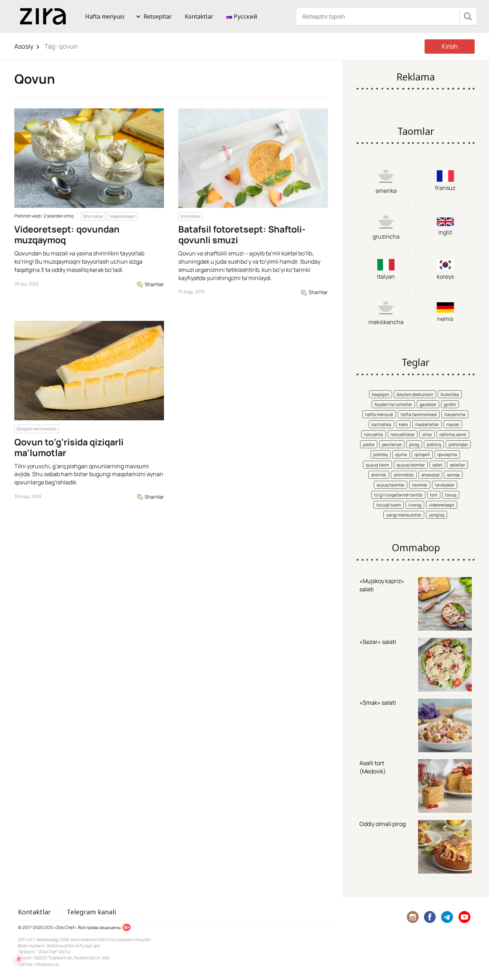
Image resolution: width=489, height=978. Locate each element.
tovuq (450, 495)
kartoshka (381, 424)
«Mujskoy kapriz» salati (381, 585)
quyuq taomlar (411, 465)
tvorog (414, 505)
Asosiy (24, 46)
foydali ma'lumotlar (393, 404)
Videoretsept (122, 216)
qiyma (401, 454)
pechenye (392, 444)
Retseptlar (158, 16)
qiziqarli (422, 454)
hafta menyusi (379, 414)
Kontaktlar (199, 16)
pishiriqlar (458, 444)
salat (437, 465)
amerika (386, 191)
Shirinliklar (93, 216)
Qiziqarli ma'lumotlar (36, 429)
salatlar (457, 465)
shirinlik (378, 475)
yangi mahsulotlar (403, 515)
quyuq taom (377, 465)
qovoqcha (447, 454)
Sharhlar (154, 284)
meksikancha (385, 322)
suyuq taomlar (391, 485)
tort (433, 495)
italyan (386, 276)
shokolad (430, 475)
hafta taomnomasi (419, 414)
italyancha (454, 414)
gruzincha (386, 236)
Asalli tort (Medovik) (372, 767)
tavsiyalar (444, 485)
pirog (414, 444)
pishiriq (434, 444)
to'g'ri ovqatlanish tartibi (398, 495)
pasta (368, 444)
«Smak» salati (377, 702)
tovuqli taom (388, 505)
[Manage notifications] (18, 959)
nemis (445, 319)
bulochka (450, 394)
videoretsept (441, 505)
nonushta (373, 434)
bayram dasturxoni (415, 394)
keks (403, 424)
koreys (445, 276)
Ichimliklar (190, 216)
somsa (453, 475)
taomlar (419, 485)
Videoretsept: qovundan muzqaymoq (67, 234)
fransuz (445, 188)
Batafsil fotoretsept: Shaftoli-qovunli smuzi (242, 234)
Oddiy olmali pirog (382, 824)
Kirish (450, 46)
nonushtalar (403, 434)
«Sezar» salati (377, 642)
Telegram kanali (91, 912)
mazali (452, 424)
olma (427, 434)
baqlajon (380, 394)
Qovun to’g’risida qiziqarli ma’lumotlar (69, 447)
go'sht (450, 404)
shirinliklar (404, 475)
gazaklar (428, 404)
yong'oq (436, 515)
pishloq (380, 454)
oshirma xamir (452, 434)
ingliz (445, 232)
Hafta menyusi (105, 16)
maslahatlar (427, 424)
